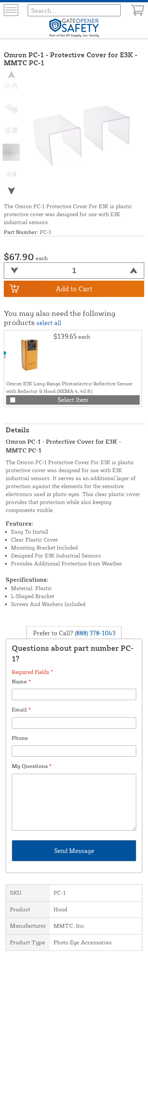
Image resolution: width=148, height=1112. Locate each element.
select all (48, 323)
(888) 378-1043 (94, 632)
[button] (11, 190)
